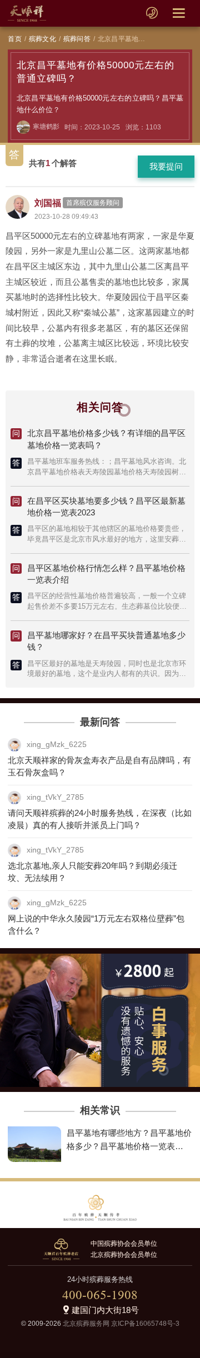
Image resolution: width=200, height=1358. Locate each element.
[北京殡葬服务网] (27, 13)
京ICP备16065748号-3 (145, 1323)
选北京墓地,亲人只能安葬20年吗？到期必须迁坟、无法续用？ (92, 872)
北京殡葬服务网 (86, 1323)
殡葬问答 (77, 39)
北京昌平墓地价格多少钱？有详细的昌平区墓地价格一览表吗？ (106, 439)
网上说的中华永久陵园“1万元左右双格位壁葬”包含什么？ (96, 925)
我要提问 (166, 166)
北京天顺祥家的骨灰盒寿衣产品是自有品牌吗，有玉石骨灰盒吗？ (99, 766)
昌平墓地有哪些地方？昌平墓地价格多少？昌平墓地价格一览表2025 (129, 1145)
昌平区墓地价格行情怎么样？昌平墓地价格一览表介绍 (106, 574)
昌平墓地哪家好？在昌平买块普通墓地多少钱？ (106, 641)
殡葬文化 (42, 39)
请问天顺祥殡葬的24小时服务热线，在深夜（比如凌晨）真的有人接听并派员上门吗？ (100, 819)
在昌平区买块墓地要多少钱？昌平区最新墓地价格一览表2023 (106, 507)
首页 (14, 39)
